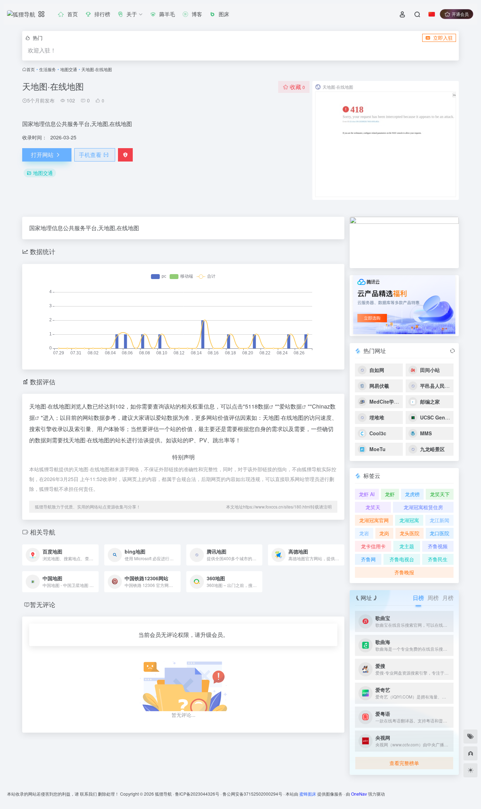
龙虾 (390, 494)
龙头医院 (409, 533)
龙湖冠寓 (409, 520)
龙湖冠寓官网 (374, 520)
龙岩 (364, 533)
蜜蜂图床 (307, 794)
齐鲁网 (368, 559)
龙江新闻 (439, 520)
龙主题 (406, 546)
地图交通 (68, 69)
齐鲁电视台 (401, 559)
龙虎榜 (412, 494)
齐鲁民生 (438, 559)
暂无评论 (42, 604)
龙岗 (384, 533)
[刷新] (452, 351)
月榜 (448, 598)
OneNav (359, 794)
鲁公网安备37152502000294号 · (254, 794)
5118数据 (257, 406)
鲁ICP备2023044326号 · (199, 794)
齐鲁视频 (438, 546)
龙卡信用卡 (373, 546)
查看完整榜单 (404, 762)
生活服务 (47, 69)
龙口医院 (439, 533)
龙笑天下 (440, 494)
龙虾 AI (367, 494)
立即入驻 (443, 37)
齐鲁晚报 (404, 572)
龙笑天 (373, 507)
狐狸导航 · (165, 794)
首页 (30, 69)
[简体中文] (431, 14)
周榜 (433, 598)
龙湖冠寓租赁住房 (423, 507)
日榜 (418, 598)
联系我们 (88, 794)
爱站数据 (290, 406)
